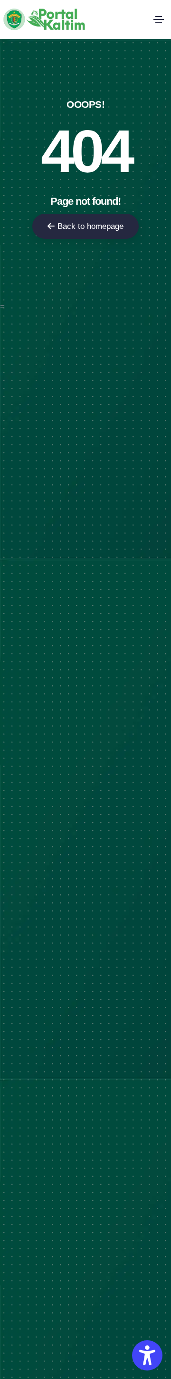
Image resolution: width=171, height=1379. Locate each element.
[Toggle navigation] (158, 19)
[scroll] (161, 689)
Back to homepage (90, 226)
